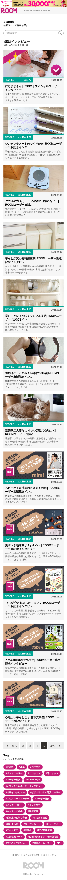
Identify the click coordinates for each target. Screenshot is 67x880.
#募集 (22, 767)
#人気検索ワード (14, 836)
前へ (14, 745)
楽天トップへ (49, 855)
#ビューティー (53, 824)
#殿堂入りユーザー (42, 843)
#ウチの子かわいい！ (16, 843)
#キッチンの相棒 (14, 811)
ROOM (9, 10)
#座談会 (27, 830)
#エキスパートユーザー (17, 798)
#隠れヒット (52, 773)
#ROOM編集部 (44, 830)
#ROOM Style (33, 779)
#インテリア (34, 805)
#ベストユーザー (14, 773)
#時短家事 (33, 811)
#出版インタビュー (15, 792)
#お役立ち (35, 767)
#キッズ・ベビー (14, 805)
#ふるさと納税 (39, 817)
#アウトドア (12, 830)
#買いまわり (12, 824)
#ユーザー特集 (42, 798)
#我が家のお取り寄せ (16, 817)
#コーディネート (32, 824)
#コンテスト (34, 773)
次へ (52, 745)
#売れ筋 (10, 767)
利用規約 (16, 855)
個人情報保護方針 (31, 855)
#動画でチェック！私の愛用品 (43, 836)
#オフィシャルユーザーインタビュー (24, 786)
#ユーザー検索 (13, 779)
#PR (59, 843)
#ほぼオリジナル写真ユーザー (45, 792)
